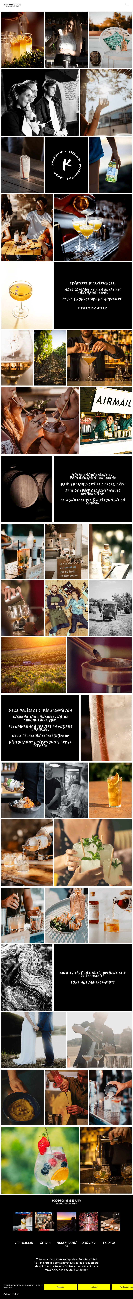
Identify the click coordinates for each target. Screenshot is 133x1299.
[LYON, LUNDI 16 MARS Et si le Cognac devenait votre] (22, 1221)
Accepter (60, 1287)
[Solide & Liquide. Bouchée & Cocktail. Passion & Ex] (110, 1221)
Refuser (94, 1287)
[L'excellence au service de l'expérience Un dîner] (88, 1221)
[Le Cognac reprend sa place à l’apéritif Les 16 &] (44, 1221)
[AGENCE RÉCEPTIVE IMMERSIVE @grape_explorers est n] (66, 1221)
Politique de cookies (11, 1294)
